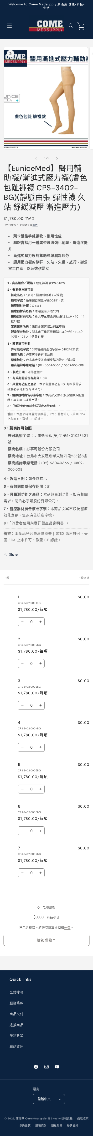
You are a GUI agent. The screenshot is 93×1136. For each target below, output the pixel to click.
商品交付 (16, 1013)
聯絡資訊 (16, 1046)
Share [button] (13, 554)
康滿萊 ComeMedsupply (31, 1118)
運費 (34, 225)
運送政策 (25, 1126)
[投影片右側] (57, 158)
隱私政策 (16, 1035)
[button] (9, 25)
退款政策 (82, 1118)
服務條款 (16, 1003)
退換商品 (16, 1024)
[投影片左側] (36, 158)
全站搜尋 (16, 992)
